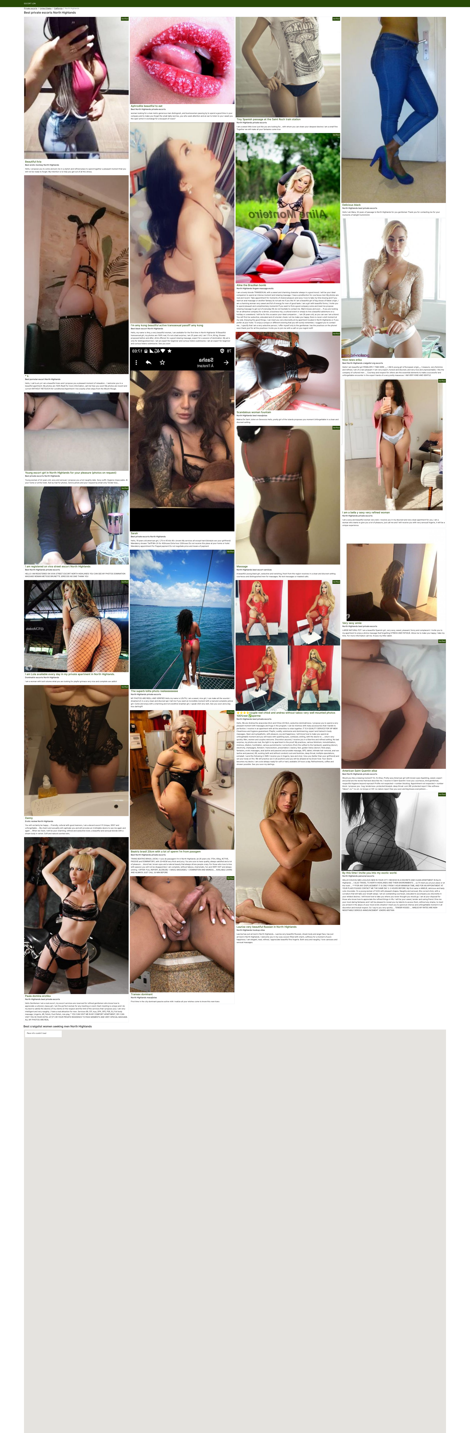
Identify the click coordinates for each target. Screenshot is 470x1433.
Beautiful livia (33, 161)
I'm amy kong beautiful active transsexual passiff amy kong (167, 325)
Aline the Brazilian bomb (251, 285)
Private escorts (30, 8)
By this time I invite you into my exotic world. (369, 872)
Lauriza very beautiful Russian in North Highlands (267, 926)
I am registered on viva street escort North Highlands (57, 566)
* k (27, 375)
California (58, 8)
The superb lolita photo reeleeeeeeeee (154, 691)
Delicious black (351, 204)
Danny (29, 818)
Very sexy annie (352, 623)
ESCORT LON (30, 3)
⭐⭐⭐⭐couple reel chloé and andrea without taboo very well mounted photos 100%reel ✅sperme (286, 714)
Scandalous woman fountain (254, 412)
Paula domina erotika (38, 995)
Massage (242, 566)
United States (46, 8)
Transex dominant (142, 994)
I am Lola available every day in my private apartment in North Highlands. (70, 674)
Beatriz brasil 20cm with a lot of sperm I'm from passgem (166, 851)
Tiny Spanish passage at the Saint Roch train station (268, 119)
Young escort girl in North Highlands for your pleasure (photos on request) (70, 472)
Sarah (134, 533)
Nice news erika (352, 359)
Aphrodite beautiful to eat (146, 105)
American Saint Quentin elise (359, 770)
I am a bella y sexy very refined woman (366, 512)
